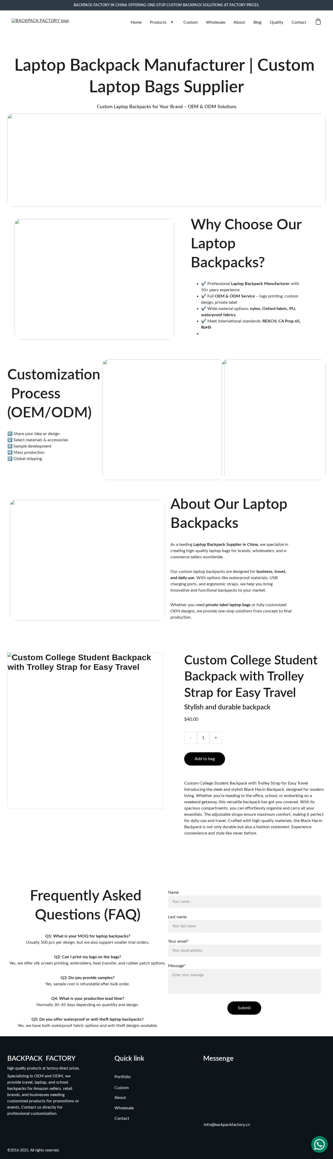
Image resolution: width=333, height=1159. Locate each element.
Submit (244, 1008)
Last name (177, 917)
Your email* (178, 941)
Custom (190, 22)
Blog (257, 22)
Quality (276, 22)
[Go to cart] (318, 22)
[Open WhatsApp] (319, 1144)
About (239, 22)
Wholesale (215, 22)
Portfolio (122, 1077)
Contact (299, 22)
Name (173, 892)
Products (158, 22)
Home (136, 22)
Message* (177, 966)
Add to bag (205, 759)
